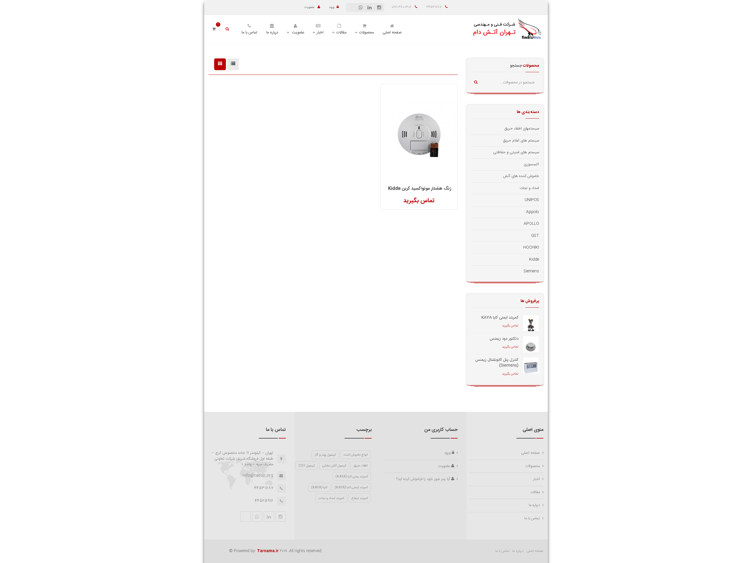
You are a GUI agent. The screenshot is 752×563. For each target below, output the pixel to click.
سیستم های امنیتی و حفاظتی (516, 152)
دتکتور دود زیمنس (504, 339)
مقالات (341, 32)
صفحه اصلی (392, 32)
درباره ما (272, 32)
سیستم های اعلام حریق (521, 140)
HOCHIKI (531, 247)
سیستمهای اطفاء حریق (522, 128)
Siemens (531, 271)
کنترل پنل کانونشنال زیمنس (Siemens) (496, 363)
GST (535, 235)
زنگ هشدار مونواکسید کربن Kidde (419, 188)
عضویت (309, 7)
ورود (331, 7)
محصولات (366, 32)
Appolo (532, 212)
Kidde (534, 259)
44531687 (434, 7)
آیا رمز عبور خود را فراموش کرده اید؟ (423, 479)
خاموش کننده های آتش (521, 176)
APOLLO (531, 223)
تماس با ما (249, 32)
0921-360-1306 (402, 7)
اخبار (320, 32)
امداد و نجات (529, 188)
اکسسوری (531, 164)
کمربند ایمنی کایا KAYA (499, 317)
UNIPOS (532, 200)
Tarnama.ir (268, 551)
